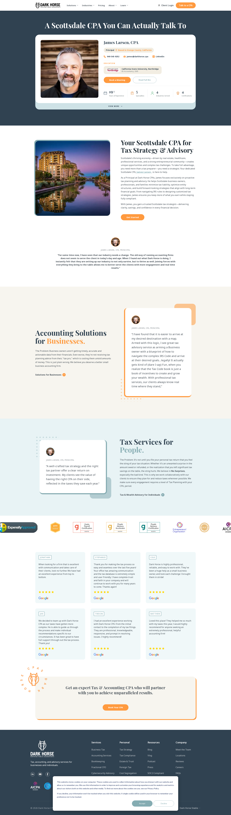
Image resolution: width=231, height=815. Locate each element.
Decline (164, 803)
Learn (123, 5)
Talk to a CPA (185, 5)
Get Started (132, 217)
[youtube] (40, 774)
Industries (87, 5)
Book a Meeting (117, 80)
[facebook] (47, 774)
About (112, 5)
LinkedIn (160, 56)
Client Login (167, 5)
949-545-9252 (113, 56)
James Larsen (144, 172)
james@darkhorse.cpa (137, 56)
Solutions (71, 5)
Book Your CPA (115, 707)
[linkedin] (32, 774)
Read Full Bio (145, 80)
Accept (142, 803)
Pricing (101, 5)
